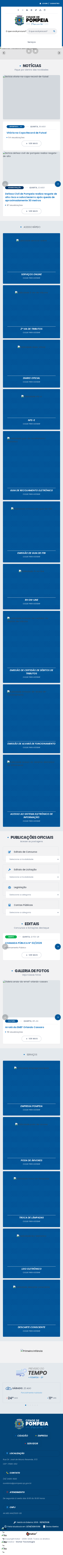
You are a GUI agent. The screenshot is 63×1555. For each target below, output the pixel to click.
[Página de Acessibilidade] (44, 10)
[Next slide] (59, 53)
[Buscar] (54, 31)
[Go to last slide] (4, 53)
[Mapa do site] (40, 10)
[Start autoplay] (29, 51)
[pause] (35, 51)
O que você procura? (16, 31)
